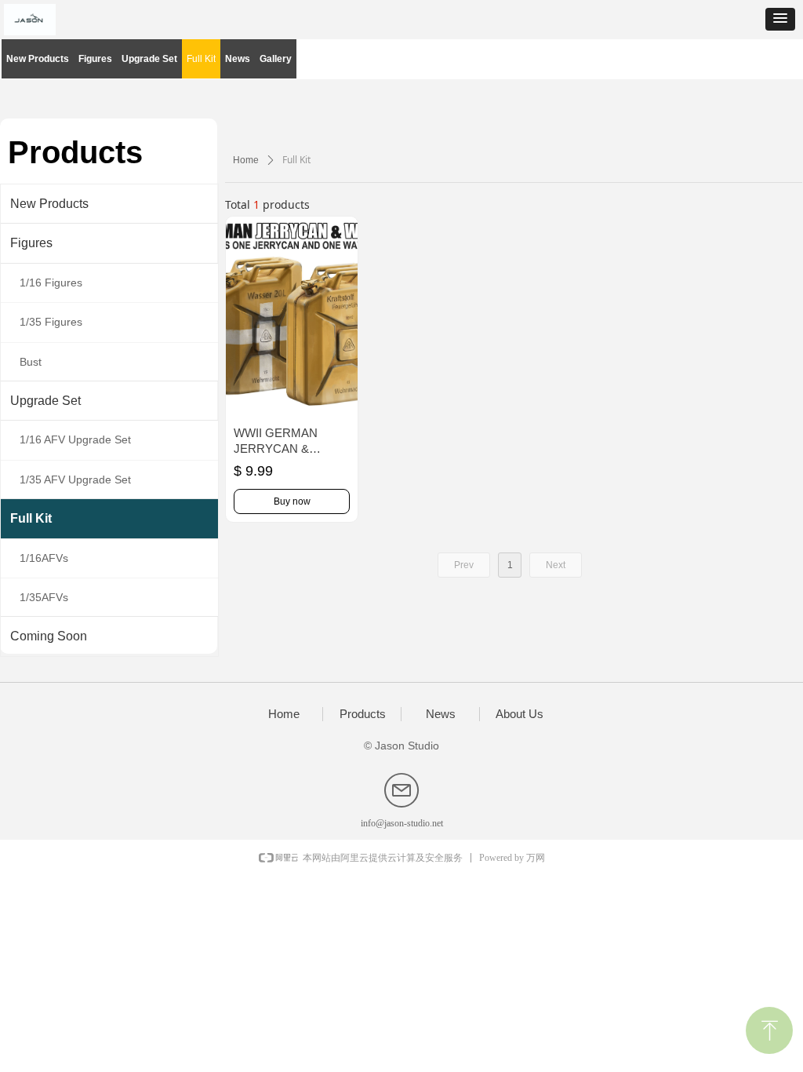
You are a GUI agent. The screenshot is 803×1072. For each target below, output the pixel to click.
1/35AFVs (44, 597)
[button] (780, 19)
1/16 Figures (51, 282)
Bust (31, 362)
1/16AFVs (44, 558)
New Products (49, 203)
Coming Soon (48, 636)
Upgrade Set (45, 400)
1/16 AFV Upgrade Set (75, 439)
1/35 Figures (51, 321)
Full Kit (31, 518)
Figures (31, 243)
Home (246, 160)
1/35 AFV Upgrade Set (75, 479)
